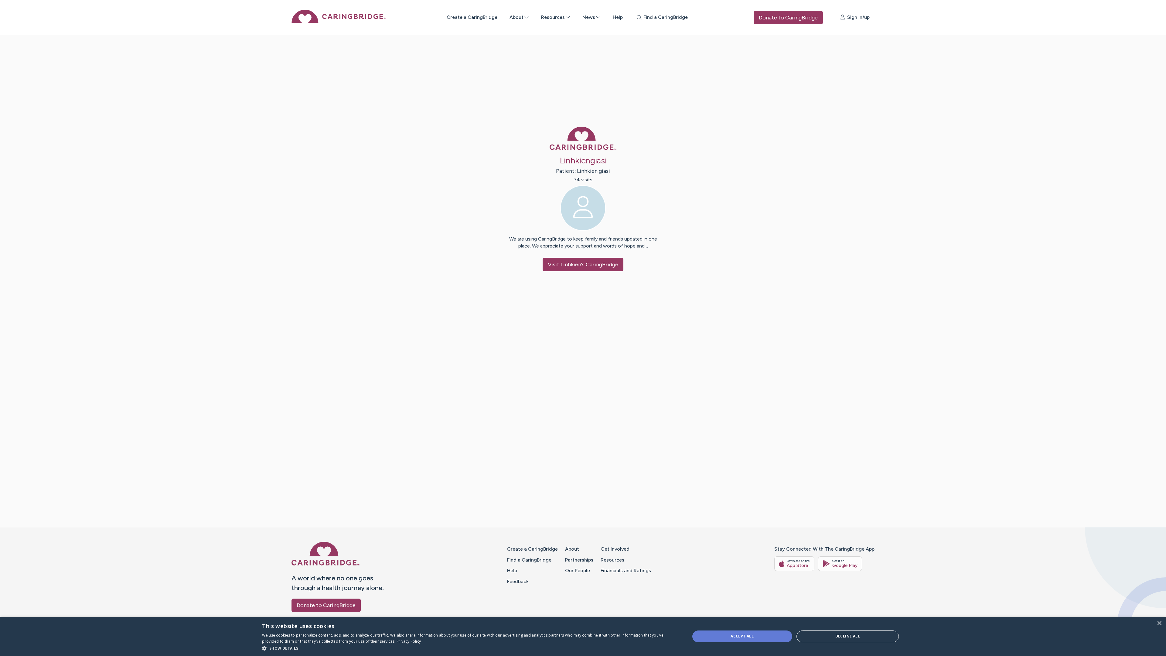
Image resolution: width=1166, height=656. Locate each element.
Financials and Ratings (626, 570)
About (516, 17)
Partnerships (579, 560)
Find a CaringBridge (529, 560)
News (588, 17)
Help (618, 17)
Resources (553, 17)
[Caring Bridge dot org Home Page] (339, 21)
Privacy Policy (686, 641)
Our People (577, 570)
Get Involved (615, 549)
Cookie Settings (718, 641)
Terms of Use (656, 641)
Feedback (518, 581)
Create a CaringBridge (472, 17)
